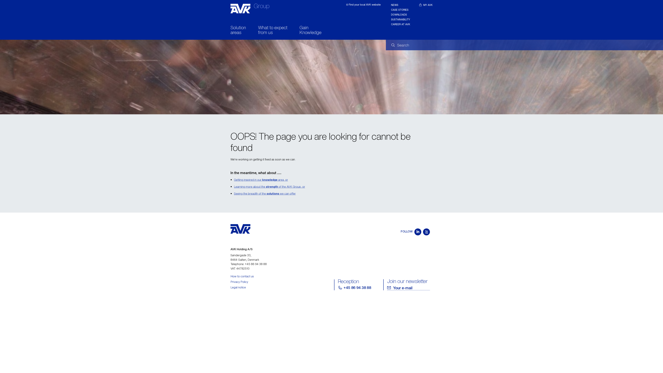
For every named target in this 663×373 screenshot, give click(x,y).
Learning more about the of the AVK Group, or (269, 187)
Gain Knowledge (310, 30)
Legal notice (238, 287)
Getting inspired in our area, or (261, 180)
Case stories (400, 10)
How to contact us (242, 276)
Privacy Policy (239, 282)
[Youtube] (426, 232)
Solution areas (238, 30)
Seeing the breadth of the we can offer (265, 194)
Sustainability (400, 19)
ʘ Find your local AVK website (363, 4)
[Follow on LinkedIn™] (417, 232)
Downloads (399, 14)
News (394, 5)
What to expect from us (272, 30)
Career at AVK (400, 24)
